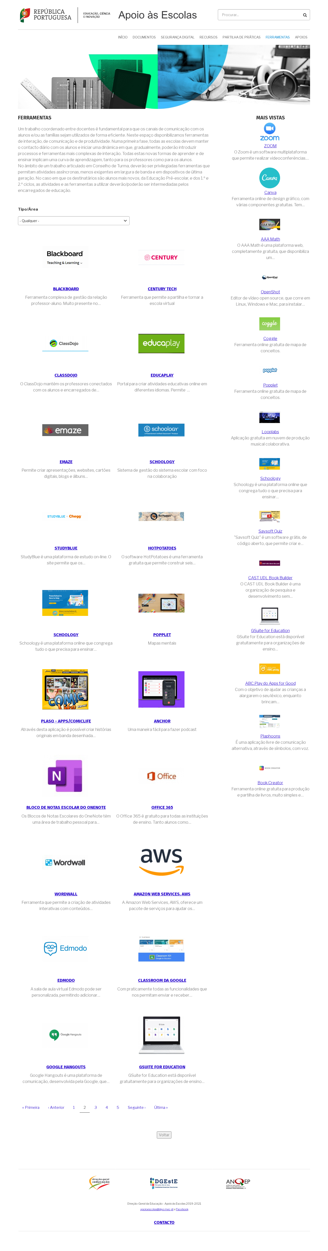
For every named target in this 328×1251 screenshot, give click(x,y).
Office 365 (162, 807)
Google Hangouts (66, 1067)
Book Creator (270, 782)
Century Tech (162, 289)
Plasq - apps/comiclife (66, 721)
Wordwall (66, 894)
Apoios (301, 37)
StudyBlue (66, 548)
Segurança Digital (177, 37)
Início (123, 37)
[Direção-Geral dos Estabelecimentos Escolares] (164, 1183)
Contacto (164, 1223)
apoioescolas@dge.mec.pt (156, 1209)
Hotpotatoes (162, 548)
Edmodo (66, 980)
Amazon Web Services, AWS (162, 894)
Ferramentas (278, 37)
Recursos (209, 37)
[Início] (107, 14)
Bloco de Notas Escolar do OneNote (66, 807)
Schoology (162, 462)
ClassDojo (66, 375)
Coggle (270, 338)
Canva (270, 192)
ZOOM (270, 145)
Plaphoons (270, 736)
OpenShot (270, 292)
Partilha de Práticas (242, 37)
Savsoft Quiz (270, 531)
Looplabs (270, 431)
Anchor (162, 721)
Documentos (144, 37)
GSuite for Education (162, 1067)
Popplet (162, 635)
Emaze (66, 462)
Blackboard (66, 289)
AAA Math (270, 239)
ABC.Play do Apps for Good (270, 683)
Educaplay (162, 375)
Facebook (182, 1209)
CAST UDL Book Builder (270, 577)
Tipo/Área (28, 209)
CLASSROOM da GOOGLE (162, 980)
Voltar (164, 1135)
